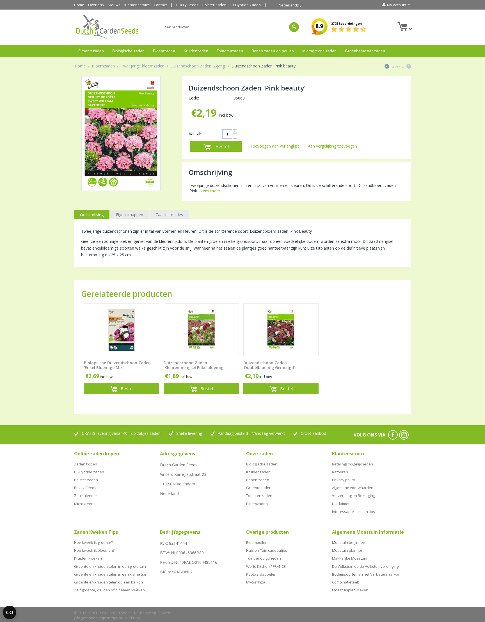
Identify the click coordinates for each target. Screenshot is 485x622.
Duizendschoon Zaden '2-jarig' (198, 66)
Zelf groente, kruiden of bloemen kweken (109, 589)
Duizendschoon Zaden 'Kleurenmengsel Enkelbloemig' (194, 365)
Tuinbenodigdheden (263, 558)
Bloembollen (256, 542)
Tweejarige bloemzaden (142, 66)
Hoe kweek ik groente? (93, 542)
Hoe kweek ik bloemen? (94, 550)
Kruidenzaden (196, 51)
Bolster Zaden (214, 4)
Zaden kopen (85, 464)
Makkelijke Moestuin (349, 558)
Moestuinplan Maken (350, 589)
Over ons (96, 4)
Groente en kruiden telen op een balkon (108, 582)
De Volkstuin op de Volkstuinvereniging (365, 566)
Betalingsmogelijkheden (352, 464)
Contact (160, 4)
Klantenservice (137, 4)
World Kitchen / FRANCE (266, 566)
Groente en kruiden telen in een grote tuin (110, 566)
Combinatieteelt (345, 582)
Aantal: (195, 133)
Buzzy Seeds (187, 4)
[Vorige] (387, 67)
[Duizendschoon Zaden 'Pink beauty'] (121, 133)
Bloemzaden (164, 51)
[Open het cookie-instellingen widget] (9, 612)
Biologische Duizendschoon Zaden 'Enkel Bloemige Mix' (117, 365)
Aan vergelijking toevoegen (332, 146)
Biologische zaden (128, 51)
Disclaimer (341, 503)
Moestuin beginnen (348, 542)
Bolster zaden (86, 479)
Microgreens (84, 503)
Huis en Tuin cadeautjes (266, 550)
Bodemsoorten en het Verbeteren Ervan (366, 574)
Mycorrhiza (255, 582)
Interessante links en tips (353, 511)
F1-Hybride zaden (89, 471)
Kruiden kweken (88, 558)
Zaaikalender (85, 495)
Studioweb (161, 612)
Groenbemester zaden (365, 51)
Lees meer (210, 190)
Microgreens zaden (319, 51)
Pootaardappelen (261, 574)
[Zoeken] (294, 27)
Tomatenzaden (230, 51)
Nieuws (114, 4)
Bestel (222, 146)
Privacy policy (343, 479)
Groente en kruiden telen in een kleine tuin (110, 574)
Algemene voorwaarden (352, 487)
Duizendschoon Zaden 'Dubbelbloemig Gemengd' (269, 365)
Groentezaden (91, 51)
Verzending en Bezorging (353, 495)
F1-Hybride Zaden (245, 4)
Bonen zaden (257, 479)
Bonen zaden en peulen (272, 51)
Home (79, 4)
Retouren (340, 471)
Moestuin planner (347, 550)
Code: (194, 98)
